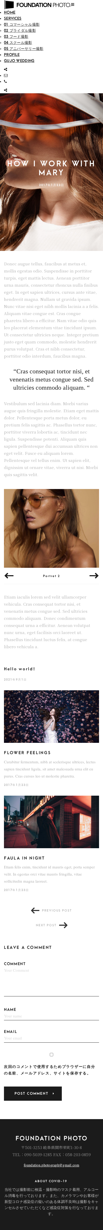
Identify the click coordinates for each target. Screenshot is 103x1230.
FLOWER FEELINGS (27, 752)
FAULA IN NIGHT (24, 858)
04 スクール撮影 (18, 42)
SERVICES (12, 18)
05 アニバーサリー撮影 (23, 49)
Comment (15, 964)
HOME (9, 12)
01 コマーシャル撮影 (22, 24)
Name (10, 1009)
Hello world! (19, 669)
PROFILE (12, 55)
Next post (46, 925)
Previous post (57, 910)
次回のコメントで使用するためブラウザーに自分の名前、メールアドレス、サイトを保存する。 (49, 1069)
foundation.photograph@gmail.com (51, 1164)
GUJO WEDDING (19, 61)
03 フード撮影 (16, 36)
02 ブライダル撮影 (20, 30)
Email (10, 1032)
